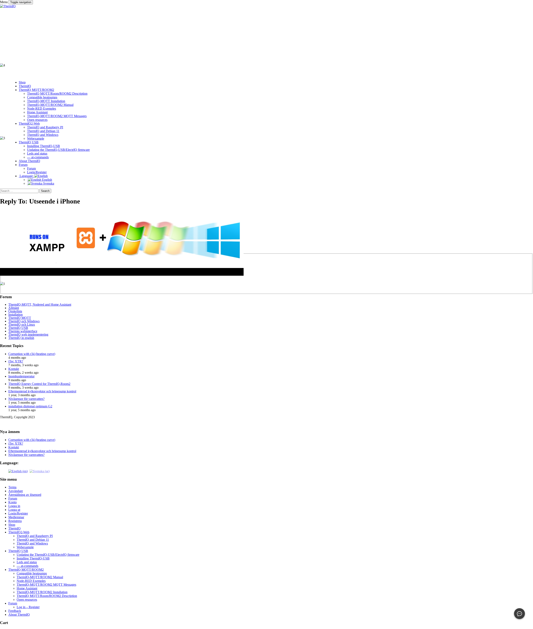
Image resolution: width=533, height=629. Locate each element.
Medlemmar (16, 517)
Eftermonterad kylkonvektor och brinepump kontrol (42, 391)
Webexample (25, 547)
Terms (12, 487)
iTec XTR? (15, 361)
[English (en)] (18, 471)
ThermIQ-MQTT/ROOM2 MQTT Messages (46, 584)
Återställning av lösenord (24, 494)
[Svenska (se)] (40, 471)
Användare (15, 491)
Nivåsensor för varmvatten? (26, 399)
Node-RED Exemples (31, 581)
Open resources (27, 599)
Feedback (14, 611)
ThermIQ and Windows (32, 543)
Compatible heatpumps (32, 573)
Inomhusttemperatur (21, 376)
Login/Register (18, 513)
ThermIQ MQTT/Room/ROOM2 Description (47, 596)
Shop (11, 524)
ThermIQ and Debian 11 (33, 539)
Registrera (15, 521)
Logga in (14, 506)
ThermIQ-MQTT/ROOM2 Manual (40, 577)
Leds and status (27, 562)
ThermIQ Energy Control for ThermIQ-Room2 (39, 384)
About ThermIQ (19, 614)
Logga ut (14, 509)
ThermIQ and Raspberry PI (35, 536)
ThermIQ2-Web (18, 532)
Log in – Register (28, 607)
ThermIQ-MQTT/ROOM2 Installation (42, 592)
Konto (12, 502)
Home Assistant (27, 588)
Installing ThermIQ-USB (33, 558)
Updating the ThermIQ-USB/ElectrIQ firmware (48, 554)
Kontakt (13, 369)
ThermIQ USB (18, 551)
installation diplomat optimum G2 (30, 406)
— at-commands (27, 566)
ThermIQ (14, 528)
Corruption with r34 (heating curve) (31, 440)
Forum (12, 498)
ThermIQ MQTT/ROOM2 (26, 569)
